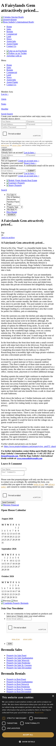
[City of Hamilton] (13, 197)
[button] (28, 741)
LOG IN (5, 158)
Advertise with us (14, 56)
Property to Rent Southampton (20, 682)
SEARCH (11, 215)
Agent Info (11, 41)
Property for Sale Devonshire (19, 668)
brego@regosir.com (9, 456)
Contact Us (11, 46)
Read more (39, 712)
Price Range (12, 212)
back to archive (8, 237)
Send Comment (8, 502)
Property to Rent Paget (16, 679)
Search (4, 190)
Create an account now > (28, 161)
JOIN (10, 644)
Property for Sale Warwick (18, 660)
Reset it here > (30, 163)
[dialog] (28, 719)
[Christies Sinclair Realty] (28, 17)
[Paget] (13, 204)
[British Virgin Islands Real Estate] (22, 180)
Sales (9, 29)
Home (9, 26)
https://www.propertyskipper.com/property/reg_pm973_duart (30, 446)
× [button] (53, 696)
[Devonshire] (13, 199)
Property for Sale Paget (16, 655)
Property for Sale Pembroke (18, 663)
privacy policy (16, 145)
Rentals (10, 31)
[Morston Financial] (28, 505)
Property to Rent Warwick (18, 684)
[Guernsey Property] (16, 183)
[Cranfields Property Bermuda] (28, 603)
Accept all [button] (28, 735)
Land (9, 36)
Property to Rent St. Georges (19, 689)
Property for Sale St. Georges (19, 665)
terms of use (5, 145)
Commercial (12, 34)
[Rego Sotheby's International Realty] (28, 22)
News (9, 39)
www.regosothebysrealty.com (29, 458)
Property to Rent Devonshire (19, 691)
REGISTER (6, 150)
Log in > (5, 94)
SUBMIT (31, 171)
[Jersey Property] (14, 185)
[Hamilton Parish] (13, 202)
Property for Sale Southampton (20, 658)
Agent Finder (12, 44)
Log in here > (30, 152)
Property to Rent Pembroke (18, 687)
